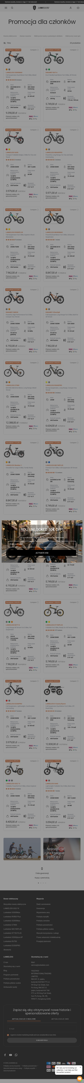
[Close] (79, 523)
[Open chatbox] (79, 1078)
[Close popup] (80, 1067)
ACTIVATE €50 (42, 553)
